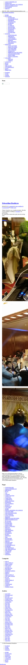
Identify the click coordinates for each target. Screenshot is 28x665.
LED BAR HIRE (9, 511)
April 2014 (7, 620)
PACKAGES (8, 522)
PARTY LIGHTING (10, 526)
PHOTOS (7, 527)
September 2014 (9, 615)
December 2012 (9, 631)
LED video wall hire (10, 576)
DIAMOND (8, 502)
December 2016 (9, 598)
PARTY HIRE (8, 525)
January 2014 (8, 622)
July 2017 (7, 596)
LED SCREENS (9, 514)
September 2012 (9, 634)
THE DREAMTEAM (10, 549)
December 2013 (9, 623)
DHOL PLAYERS (9, 501)
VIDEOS (7, 553)
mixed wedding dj (9, 580)
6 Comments (11, 206)
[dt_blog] (6, 84)
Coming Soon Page (9, 495)
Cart (6, 493)
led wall (7, 577)
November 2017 (9, 595)
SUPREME (8, 546)
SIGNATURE (8, 538)
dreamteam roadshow (10, 570)
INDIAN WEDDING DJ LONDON (14, 4)
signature (7, 582)
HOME (7, 509)
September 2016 (9, 600)
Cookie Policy (8, 498)
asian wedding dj (19, 206)
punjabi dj (7, 581)
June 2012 (7, 638)
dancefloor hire (8, 568)
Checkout (7, 494)
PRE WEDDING (9, 530)
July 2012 (7, 636)
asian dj (7, 561)
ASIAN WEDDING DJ (11, 2)
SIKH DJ (7, 8)
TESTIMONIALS (9, 547)
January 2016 (8, 608)
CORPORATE (8, 499)
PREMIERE (8, 531)
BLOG (6, 491)
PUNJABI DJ (8, 7)
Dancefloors (8, 569)
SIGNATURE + (9, 539)
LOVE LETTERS (9, 515)
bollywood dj (8, 565)
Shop (6, 537)
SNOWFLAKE (9, 542)
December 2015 (9, 610)
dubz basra (13, 207)
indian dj (7, 573)
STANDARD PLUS (10, 545)
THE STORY (8, 550)
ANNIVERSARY (9, 487)
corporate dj (8, 566)
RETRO (7, 534)
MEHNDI (7, 517)
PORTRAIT (8, 529)
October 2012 (8, 632)
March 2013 (8, 628)
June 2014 (7, 619)
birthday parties (8, 564)
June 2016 (7, 604)
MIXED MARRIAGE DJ (11, 6)
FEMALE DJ (8, 3)
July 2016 (7, 603)
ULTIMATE (8, 551)
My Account (8, 521)
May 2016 (7, 606)
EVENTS (7, 505)
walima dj (7, 585)
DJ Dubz (18, 211)
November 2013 (9, 624)
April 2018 (7, 593)
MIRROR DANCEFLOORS (12, 518)
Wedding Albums (9, 586)
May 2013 (7, 626)
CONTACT (8, 497)
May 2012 (7, 639)
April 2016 (7, 607)
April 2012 (7, 640)
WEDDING (8, 554)
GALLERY (8, 507)
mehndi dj (7, 578)
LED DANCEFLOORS (11, 513)
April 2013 (7, 627)
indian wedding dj (9, 574)
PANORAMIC (8, 523)
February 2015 (8, 614)
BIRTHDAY (8, 490)
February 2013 (8, 630)
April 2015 (7, 611)
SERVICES (8, 535)
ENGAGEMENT (9, 503)
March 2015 (8, 612)
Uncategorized (5, 207)
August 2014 (8, 616)
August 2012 (8, 635)
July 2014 (7, 618)
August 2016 (8, 602)
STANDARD (8, 543)
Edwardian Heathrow (10, 203)
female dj (7, 572)
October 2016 (8, 599)
